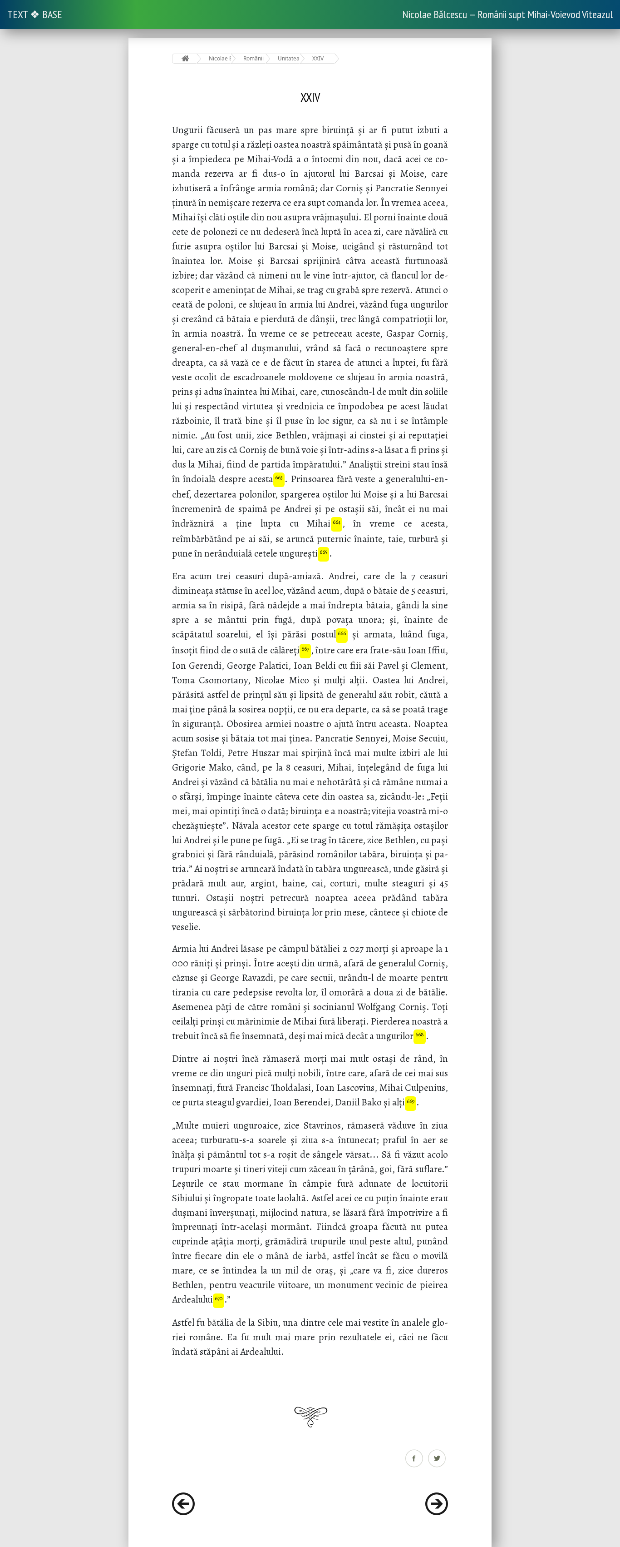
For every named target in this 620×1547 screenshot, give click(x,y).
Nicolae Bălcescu (220, 58)
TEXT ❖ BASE (34, 14)
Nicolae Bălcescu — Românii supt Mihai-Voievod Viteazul (507, 14)
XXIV (318, 58)
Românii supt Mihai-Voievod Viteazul (254, 58)
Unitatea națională (289, 58)
